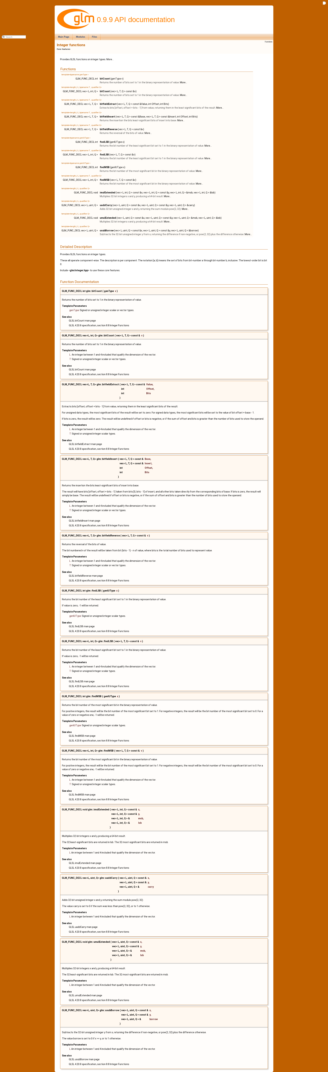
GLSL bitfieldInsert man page (84, 520)
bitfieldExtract (108, 104)
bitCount (105, 78)
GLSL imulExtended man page (85, 863)
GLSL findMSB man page (82, 735)
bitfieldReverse (108, 129)
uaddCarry (106, 205)
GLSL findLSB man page (82, 626)
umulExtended (108, 217)
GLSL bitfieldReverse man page (86, 575)
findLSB (104, 142)
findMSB (105, 167)
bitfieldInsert (107, 116)
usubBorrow (107, 230)
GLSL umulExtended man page (85, 995)
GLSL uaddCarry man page (83, 927)
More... (110, 59)
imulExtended (107, 192)
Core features (63, 49)
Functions (268, 42)
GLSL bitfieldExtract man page (85, 444)
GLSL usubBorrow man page (84, 1059)
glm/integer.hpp (79, 270)
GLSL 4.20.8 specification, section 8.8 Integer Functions (99, 325)
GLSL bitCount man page (82, 320)
